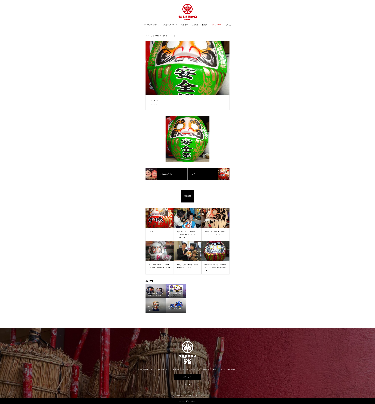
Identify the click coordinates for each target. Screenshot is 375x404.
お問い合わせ (187, 377)
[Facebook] (189, 385)
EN (360, 7)
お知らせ (205, 25)
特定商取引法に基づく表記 (194, 395)
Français (222, 369)
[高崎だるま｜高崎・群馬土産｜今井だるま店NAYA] (187, 12)
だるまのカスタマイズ (170, 25)
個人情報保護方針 (177, 395)
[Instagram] (186, 385)
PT (367, 7)
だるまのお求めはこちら (151, 25)
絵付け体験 (184, 25)
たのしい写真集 (216, 25)
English (214, 369)
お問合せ (228, 25)
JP (357, 7)
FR (364, 7)
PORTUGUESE (232, 369)
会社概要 (195, 25)
